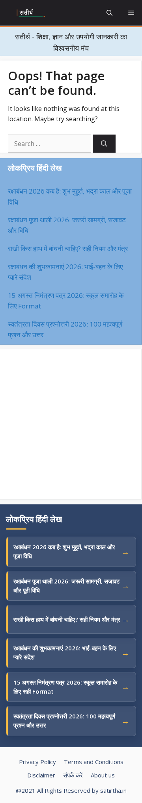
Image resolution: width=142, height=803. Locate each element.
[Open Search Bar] (109, 13)
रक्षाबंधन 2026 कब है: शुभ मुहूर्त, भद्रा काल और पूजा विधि (64, 551)
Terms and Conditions (93, 762)
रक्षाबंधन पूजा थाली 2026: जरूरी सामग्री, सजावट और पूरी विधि (66, 585)
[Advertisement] (71, 424)
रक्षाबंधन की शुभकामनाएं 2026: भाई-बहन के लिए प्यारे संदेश (64, 652)
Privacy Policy (37, 762)
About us (103, 775)
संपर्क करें (73, 775)
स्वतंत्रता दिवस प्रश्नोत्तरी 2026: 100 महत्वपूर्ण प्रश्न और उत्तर (64, 720)
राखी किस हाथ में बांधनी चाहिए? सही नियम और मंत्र (68, 248)
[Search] (104, 144)
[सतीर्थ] (31, 13)
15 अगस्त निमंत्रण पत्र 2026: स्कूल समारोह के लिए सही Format (65, 686)
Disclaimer (41, 775)
